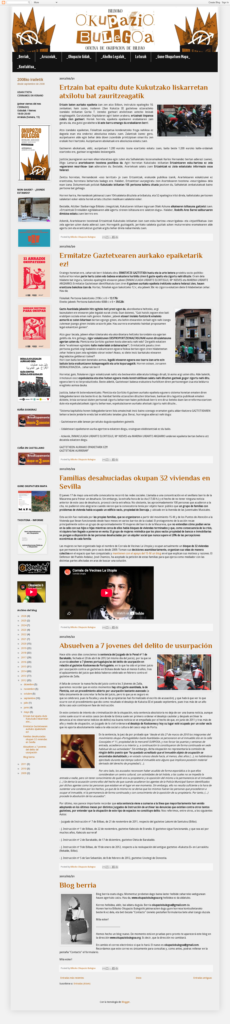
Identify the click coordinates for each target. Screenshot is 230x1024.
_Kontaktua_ (26, 67)
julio (26, 702)
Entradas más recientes (72, 977)
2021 (24, 639)
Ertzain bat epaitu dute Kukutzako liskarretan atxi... (35, 719)
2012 (24, 680)
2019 (24, 648)
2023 (24, 629)
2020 (24, 643)
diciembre (29, 684)
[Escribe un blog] (107, 237)
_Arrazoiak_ (48, 57)
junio (27, 707)
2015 (24, 666)
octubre (28, 693)
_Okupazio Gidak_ (78, 57)
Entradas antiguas (202, 977)
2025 (24, 620)
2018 (24, 652)
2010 (24, 768)
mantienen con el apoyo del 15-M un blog (137, 553)
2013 (24, 675)
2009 (24, 773)
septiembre (30, 698)
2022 (24, 634)
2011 (24, 764)
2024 (24, 625)
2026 (24, 616)
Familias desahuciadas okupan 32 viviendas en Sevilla (35, 739)
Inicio (138, 977)
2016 (24, 662)
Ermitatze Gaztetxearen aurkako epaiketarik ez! (35, 729)
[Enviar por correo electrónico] (104, 237)
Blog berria (29, 757)
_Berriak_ (23, 57)
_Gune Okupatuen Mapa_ (173, 57)
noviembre (29, 689)
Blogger (126, 1002)
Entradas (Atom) (82, 983)
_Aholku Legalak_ (113, 57)
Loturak (140, 57)
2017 (24, 657)
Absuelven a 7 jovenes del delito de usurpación (34, 749)
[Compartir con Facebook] (113, 237)
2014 (24, 671)
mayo (27, 712)
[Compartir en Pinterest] (116, 237)
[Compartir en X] (110, 237)
